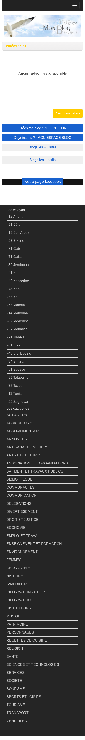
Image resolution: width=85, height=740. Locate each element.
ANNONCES (17, 439)
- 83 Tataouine (18, 377)
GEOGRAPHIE (18, 568)
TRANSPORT (18, 713)
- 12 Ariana (15, 216)
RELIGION (15, 648)
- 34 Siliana (15, 361)
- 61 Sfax (13, 345)
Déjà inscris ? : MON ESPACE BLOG (42, 138)
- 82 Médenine (18, 321)
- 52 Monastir (17, 329)
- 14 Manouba (17, 313)
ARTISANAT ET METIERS (27, 447)
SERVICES (16, 672)
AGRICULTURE (19, 423)
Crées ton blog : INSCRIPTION (42, 128)
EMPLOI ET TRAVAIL (23, 536)
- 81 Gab (13, 249)
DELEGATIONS (19, 503)
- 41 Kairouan (17, 273)
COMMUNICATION (22, 495)
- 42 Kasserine (18, 281)
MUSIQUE (15, 616)
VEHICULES (17, 721)
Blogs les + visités (42, 147)
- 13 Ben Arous (18, 232)
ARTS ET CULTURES (24, 455)
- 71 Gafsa (14, 257)
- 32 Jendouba (18, 265)
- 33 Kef (13, 297)
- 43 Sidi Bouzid (19, 353)
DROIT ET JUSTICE (23, 519)
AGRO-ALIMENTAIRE (24, 431)
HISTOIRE (15, 576)
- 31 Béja (13, 224)
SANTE (13, 656)
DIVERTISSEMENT (22, 511)
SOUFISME (16, 689)
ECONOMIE (16, 528)
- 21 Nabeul (16, 337)
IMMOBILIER (17, 584)
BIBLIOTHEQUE (19, 479)
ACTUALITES (18, 415)
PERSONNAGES (20, 632)
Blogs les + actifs (42, 160)
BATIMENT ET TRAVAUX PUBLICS (35, 471)
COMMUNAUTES (21, 487)
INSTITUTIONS (19, 608)
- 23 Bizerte (15, 240)
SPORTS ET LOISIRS (24, 697)
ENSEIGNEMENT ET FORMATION (34, 544)
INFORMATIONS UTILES (26, 592)
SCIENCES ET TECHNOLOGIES (33, 664)
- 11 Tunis (14, 393)
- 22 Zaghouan (18, 402)
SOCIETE (14, 681)
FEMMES (14, 560)
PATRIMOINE (17, 624)
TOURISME (16, 705)
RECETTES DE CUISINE (27, 640)
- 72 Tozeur (15, 385)
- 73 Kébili (14, 289)
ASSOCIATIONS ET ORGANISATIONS (37, 463)
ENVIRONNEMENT (22, 552)
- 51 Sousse (16, 369)
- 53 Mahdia (16, 305)
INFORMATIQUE (20, 600)
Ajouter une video (68, 113)
